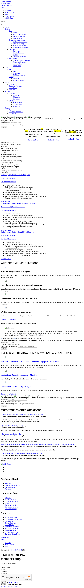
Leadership (12, 113)
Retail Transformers (11, 532)
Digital (7, 67)
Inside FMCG (9, 525)
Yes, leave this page (7, 586)
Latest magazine (10, 487)
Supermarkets (17, 64)
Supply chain (17, 102)
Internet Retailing (10, 530)
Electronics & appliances (17, 40)
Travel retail (17, 66)
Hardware (16, 51)
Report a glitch (9, 503)
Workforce (16, 106)
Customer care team (11, 501)
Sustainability (17, 104)
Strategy (11, 101)
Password (4, 571)
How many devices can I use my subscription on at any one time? (22, 453)
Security (11, 77)
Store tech (12, 90)
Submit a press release (12, 507)
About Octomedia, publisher (14, 519)
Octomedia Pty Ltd (15, 550)
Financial (16, 95)
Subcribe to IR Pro (15, 582)
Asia (2, 7)
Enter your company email (9, 125)
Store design (13, 88)
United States (9, 16)
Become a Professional (8, 319)
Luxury (15, 55)
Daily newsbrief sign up (12, 485)
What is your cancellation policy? (11, 434)
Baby (15, 33)
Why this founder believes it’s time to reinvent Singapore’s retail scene (30, 361)
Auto (10, 31)
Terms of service (10, 523)
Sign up (4, 127)
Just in (7, 27)
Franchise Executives (12, 528)
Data (14, 71)
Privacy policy (9, 521)
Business (8, 91)
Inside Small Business (12, 527)
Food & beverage (18, 44)
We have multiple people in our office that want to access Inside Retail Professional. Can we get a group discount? (37, 444)
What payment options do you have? (12, 425)
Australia (8, 11)
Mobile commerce (19, 75)
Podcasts (8, 489)
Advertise (8, 498)
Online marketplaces (19, 56)
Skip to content (6, 2)
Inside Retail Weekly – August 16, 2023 (17, 386)
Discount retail (18, 38)
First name (4, 123)
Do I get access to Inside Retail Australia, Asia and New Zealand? (22, 414)
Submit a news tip (10, 505)
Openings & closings (16, 86)
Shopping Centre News (12, 534)
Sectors (7, 29)
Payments (16, 78)
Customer (12, 93)
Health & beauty (18, 53)
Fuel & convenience (19, 45)
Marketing (16, 97)
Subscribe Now (33, 140)
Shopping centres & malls (21, 60)
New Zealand (9, 12)
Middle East (9, 18)
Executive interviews (16, 112)
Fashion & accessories (20, 42)
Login (3, 5)
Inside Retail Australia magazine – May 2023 (20, 375)
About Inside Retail (11, 517)
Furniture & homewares (20, 47)
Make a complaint (10, 509)
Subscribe (8, 5)
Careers (7, 108)
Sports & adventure (19, 62)
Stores (7, 82)
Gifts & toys (13, 49)
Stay (15, 586)
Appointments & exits (16, 110)
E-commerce (17, 73)
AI (10, 69)
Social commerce (18, 80)
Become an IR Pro (11, 499)
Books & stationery (19, 34)
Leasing (11, 84)
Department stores (19, 36)
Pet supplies (13, 58)
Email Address (5, 567)
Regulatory (16, 99)
